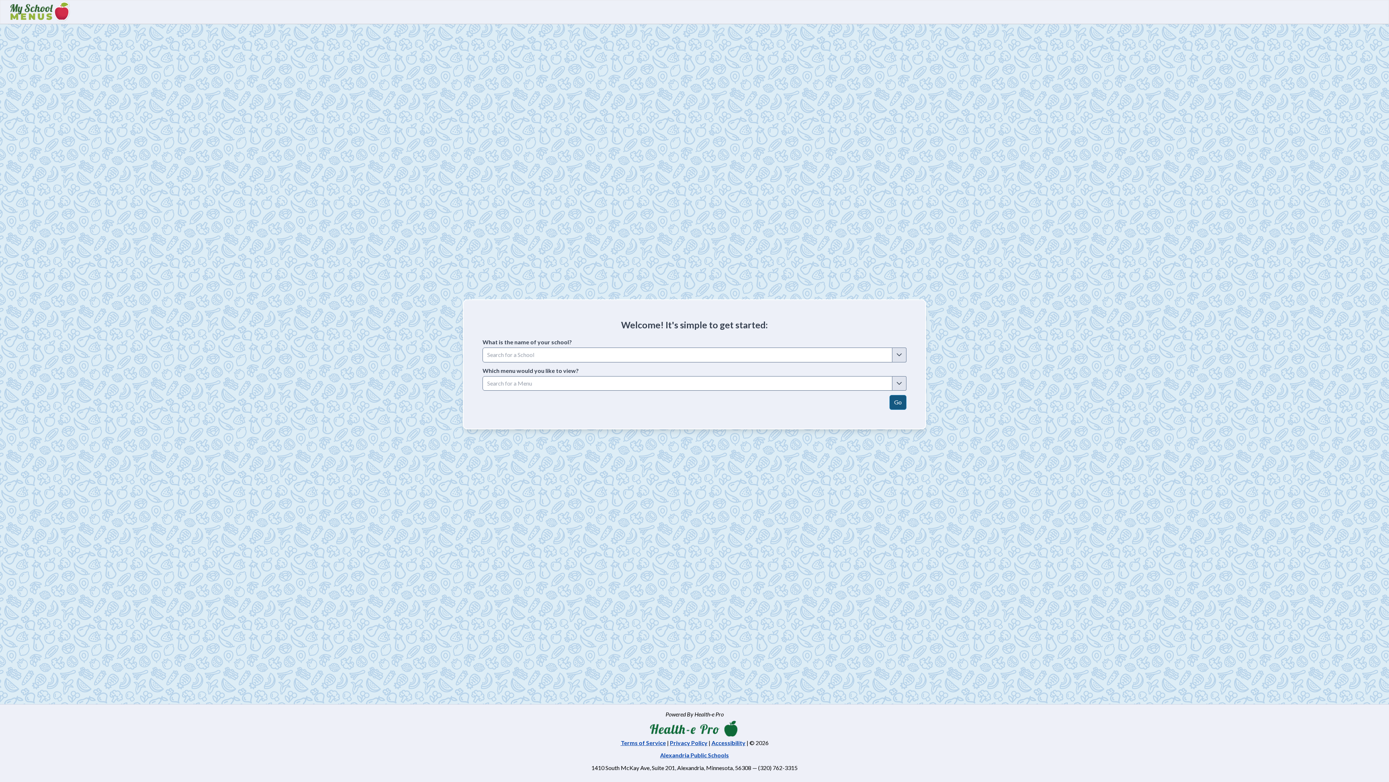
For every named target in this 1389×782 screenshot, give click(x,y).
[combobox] (687, 355)
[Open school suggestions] (899, 355)
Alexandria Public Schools (694, 755)
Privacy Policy (689, 742)
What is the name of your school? (527, 342)
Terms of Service (643, 742)
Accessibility (729, 742)
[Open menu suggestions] (899, 383)
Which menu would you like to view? (531, 370)
